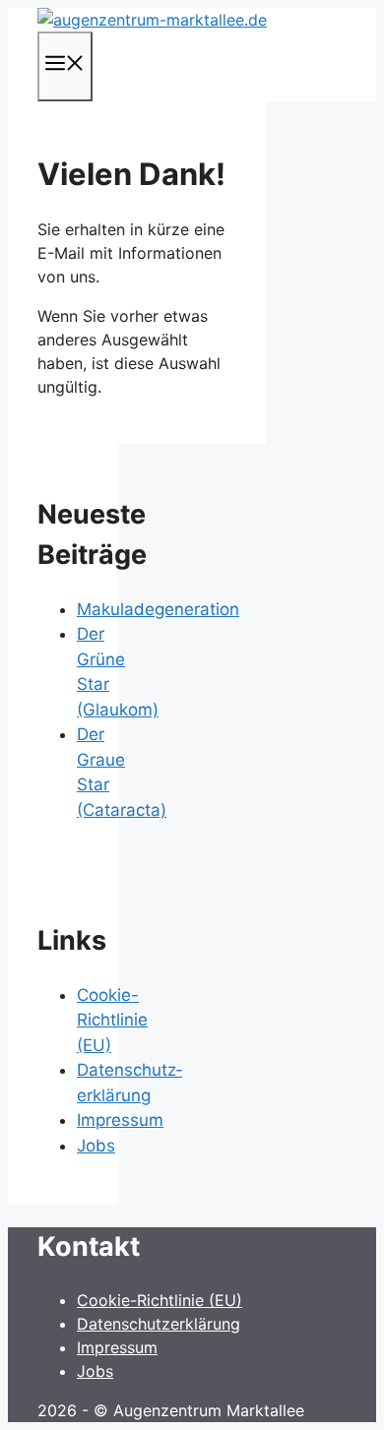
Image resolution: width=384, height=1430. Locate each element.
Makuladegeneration (158, 609)
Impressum (120, 1120)
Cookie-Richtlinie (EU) (112, 1020)
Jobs (96, 1145)
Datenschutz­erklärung (158, 1324)
